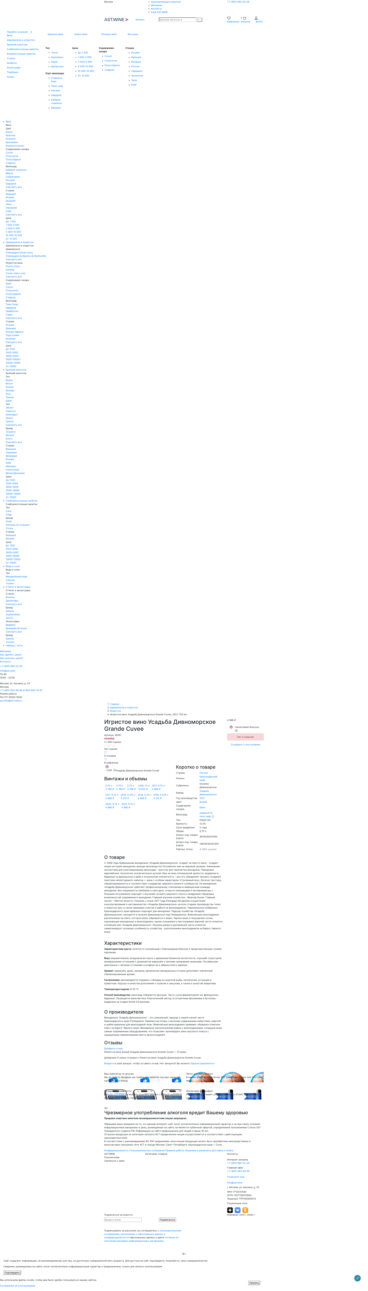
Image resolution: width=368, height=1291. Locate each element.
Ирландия (11, 455)
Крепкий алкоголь (16, 369)
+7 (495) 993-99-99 (11, 690)
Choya (9, 528)
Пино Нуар (12, 304)
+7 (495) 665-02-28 (238, 1)
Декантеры (12, 600)
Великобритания (15, 473)
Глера (9, 314)
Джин (9, 400)
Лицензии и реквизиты (198, 1150)
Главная (114, 704)
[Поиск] (199, 20)
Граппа (10, 421)
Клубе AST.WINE (115, 1094)
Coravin (10, 642)
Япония (10, 538)
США (8, 211)
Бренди (10, 390)
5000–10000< (13, 359)
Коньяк (10, 386)
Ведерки (10, 624)
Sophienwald (13, 614)
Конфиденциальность (116, 1150)
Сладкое (109, 69)
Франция (136, 57)
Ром (8, 393)
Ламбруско (12, 311)
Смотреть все (14, 187)
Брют (9, 283)
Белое (9, 131)
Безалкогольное (15, 145)
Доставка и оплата (222, 1150)
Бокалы (10, 597)
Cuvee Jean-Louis (15, 273)
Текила (10, 397)
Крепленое (57, 57)
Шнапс (9, 417)
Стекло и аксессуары (18, 586)
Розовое (10, 138)
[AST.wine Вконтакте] (238, 1209)
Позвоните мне (235, 1176)
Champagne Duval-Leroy (19, 252)
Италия (135, 52)
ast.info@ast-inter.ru (11, 700)
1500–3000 (12, 352)
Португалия (12, 335)
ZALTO (9, 617)
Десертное (57, 66)
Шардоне (56, 95)
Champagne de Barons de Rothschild (26, 255)
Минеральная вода (16, 576)
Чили (134, 80)
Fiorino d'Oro (13, 266)
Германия (136, 71)
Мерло (9, 173)
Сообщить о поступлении (245, 744)
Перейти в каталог (18, 31)
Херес (54, 61)
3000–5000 (12, 355)
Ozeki (9, 521)
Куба (8, 462)
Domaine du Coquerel (17, 524)
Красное (10, 135)
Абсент (10, 407)
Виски (9, 383)
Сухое (108, 56)
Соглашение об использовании (17, 1285)
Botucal (10, 435)
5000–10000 (12, 490)
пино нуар (205, 816)
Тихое (54, 52)
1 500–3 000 (85, 57)
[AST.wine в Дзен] (230, 1209)
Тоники (10, 583)
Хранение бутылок (16, 628)
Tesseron (11, 431)
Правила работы (174, 1150)
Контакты (156, 8)
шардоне (205, 812)
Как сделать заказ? (11, 654)
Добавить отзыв (113, 1048)
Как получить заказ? (11, 658)
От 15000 (11, 366)
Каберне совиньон (16, 169)
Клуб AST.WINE (159, 12)
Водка (9, 380)
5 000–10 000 (85, 66)
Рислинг (55, 90)
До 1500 (10, 349)
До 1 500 (83, 52)
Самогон (11, 411)
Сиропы (10, 580)
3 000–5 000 (85, 61)
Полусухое (111, 60)
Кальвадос (12, 414)
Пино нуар (57, 85)
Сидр (9, 514)
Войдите (109, 1063)
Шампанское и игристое (20, 242)
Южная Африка (14, 331)
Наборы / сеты (14, 645)
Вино (8, 121)
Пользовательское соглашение (147, 1150)
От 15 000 (83, 75)
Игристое (115, 710)
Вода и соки (13, 566)
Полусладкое (112, 65)
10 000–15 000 (86, 71)
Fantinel (10, 269)
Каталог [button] (140, 19)
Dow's (9, 438)
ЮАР (134, 84)
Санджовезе (13, 176)
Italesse (10, 611)
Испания (136, 61)
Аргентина (137, 75)
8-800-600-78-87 (33, 690)
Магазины (156, 5)
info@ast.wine (7, 670)
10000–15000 (13, 362)
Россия (135, 66)
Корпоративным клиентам (166, 1)
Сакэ (8, 511)
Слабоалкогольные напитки (21, 500)
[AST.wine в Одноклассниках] (245, 1209)
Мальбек (56, 107)
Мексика (11, 466)
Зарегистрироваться (202, 1063)
